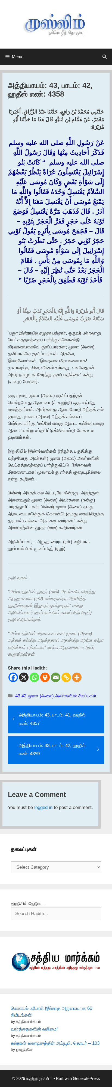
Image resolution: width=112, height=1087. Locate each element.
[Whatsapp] (34, 677)
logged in (43, 807)
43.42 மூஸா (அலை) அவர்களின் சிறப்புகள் (56, 695)
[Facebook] (13, 677)
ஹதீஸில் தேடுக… (28, 903)
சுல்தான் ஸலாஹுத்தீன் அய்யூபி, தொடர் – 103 (55, 1043)
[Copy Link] (66, 677)
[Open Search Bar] (104, 57)
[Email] (55, 677)
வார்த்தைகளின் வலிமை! (34, 1029)
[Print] (45, 677)
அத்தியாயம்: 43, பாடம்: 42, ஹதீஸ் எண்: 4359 (52, 750)
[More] (77, 677)
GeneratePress (86, 1078)
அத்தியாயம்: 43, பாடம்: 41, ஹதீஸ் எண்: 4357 (52, 719)
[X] (24, 677)
